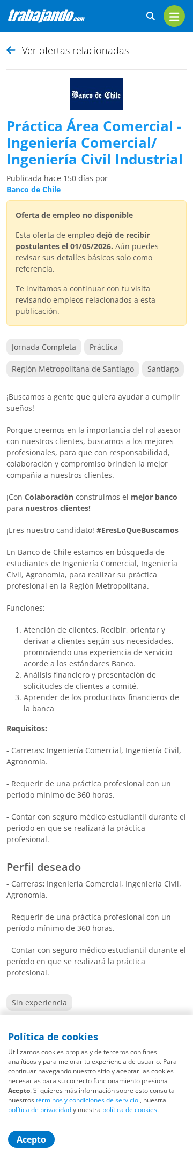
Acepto (31, 1139)
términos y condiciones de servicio (87, 1100)
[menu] (174, 16)
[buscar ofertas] (150, 16)
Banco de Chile (33, 189)
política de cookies (129, 1109)
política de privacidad (39, 1109)
